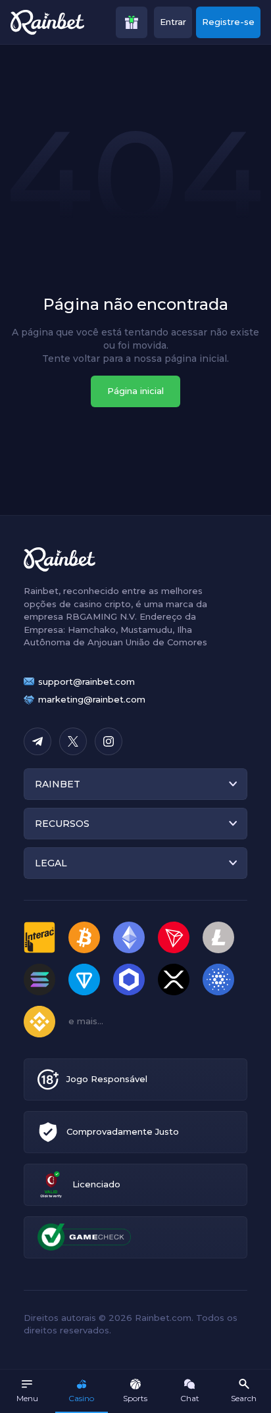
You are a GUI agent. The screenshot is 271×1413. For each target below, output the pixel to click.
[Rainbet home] (47, 22)
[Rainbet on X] (73, 741)
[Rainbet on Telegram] (37, 741)
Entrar (173, 21)
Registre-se (228, 21)
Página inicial (135, 390)
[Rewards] (131, 22)
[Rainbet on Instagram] (108, 741)
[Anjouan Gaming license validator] (50, 1184)
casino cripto (102, 604)
